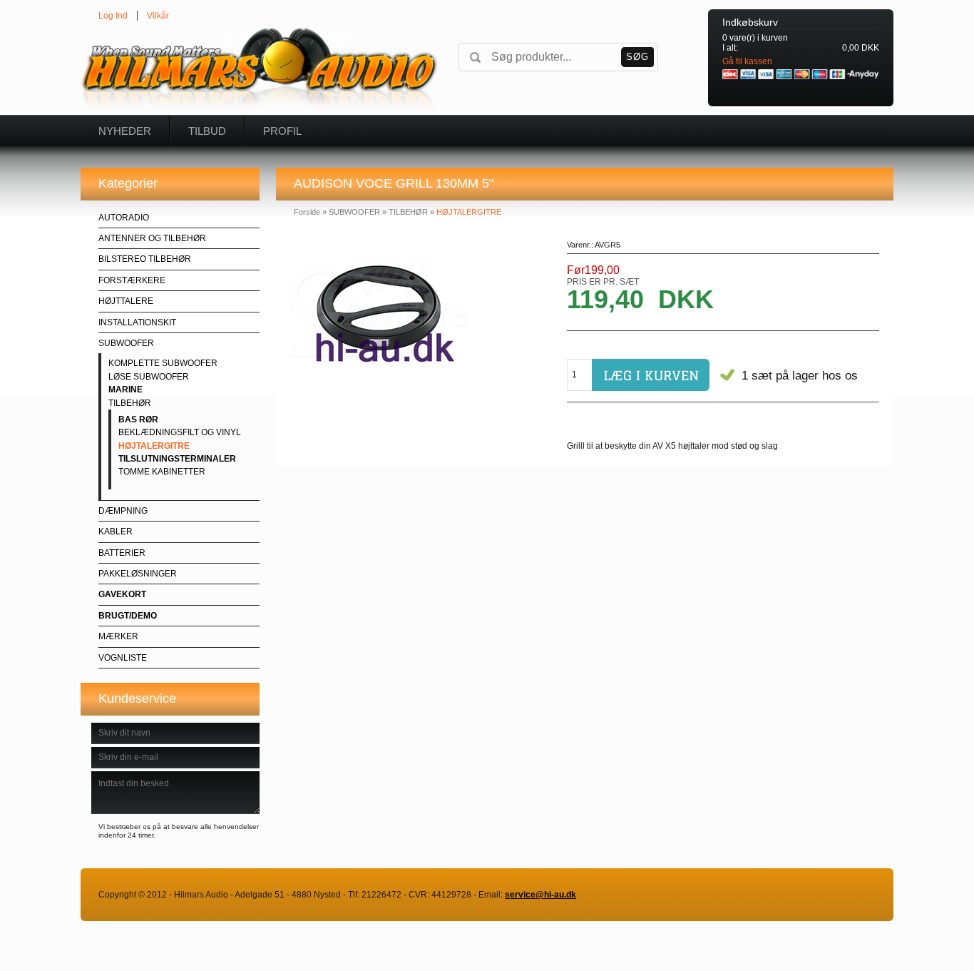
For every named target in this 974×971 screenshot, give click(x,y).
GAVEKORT (122, 594)
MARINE (125, 390)
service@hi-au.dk (540, 895)
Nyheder (124, 131)
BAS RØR (138, 420)
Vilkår (158, 16)
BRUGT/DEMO (127, 616)
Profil (282, 131)
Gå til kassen (747, 61)
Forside (307, 212)
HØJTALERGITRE (154, 446)
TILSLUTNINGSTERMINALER (177, 459)
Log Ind (113, 16)
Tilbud (207, 131)
